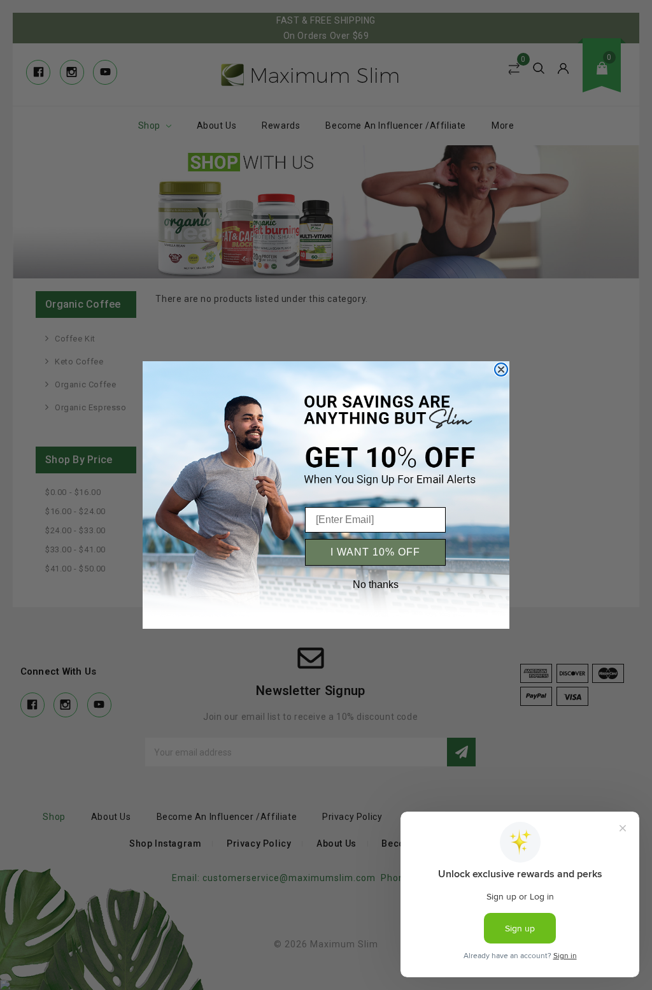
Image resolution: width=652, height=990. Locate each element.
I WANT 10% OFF (375, 552)
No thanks (376, 584)
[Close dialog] (501, 369)
